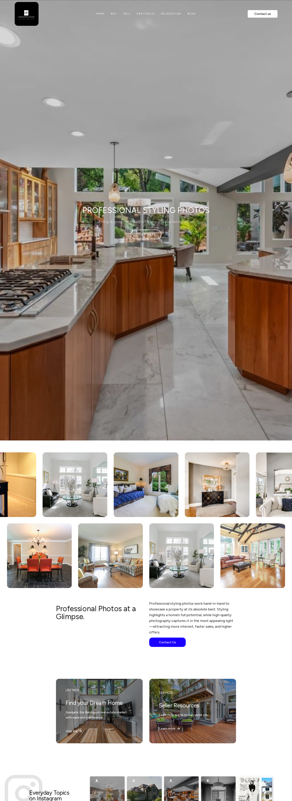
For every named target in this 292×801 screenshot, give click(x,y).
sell (127, 13)
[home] (42, 14)
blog (192, 13)
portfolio (146, 13)
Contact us (262, 14)
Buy (114, 13)
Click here (146, 234)
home (100, 13)
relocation (171, 13)
